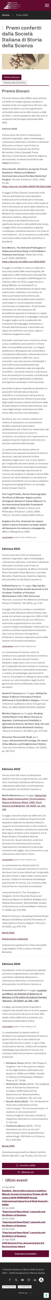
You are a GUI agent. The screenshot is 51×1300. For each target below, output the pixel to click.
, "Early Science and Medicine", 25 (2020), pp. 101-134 (24, 802)
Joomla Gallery (7, 537)
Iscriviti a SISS (27, 1165)
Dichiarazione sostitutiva (15, 939)
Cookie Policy (25, 1287)
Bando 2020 (8, 1146)
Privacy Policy (10, 1287)
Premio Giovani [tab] (11, 77)
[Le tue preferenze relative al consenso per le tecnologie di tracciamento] (46, 1295)
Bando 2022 (8, 932)
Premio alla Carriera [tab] (14, 82)
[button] (47, 5)
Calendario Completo (25, 1253)
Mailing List (28, 1172)
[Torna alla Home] (12, 5)
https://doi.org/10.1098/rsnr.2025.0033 (23, 261)
